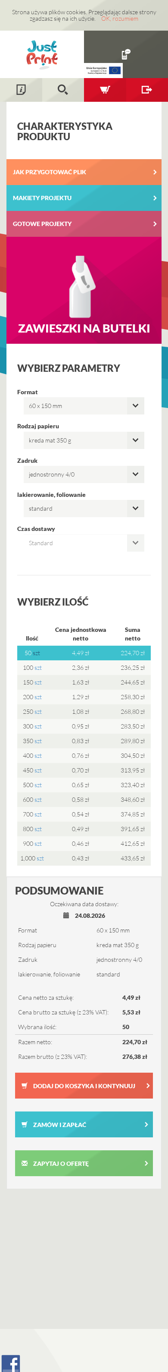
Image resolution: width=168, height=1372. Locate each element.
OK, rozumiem (119, 18)
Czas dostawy (36, 528)
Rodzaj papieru (38, 426)
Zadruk (27, 460)
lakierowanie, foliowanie (51, 494)
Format (27, 392)
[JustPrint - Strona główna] (42, 54)
